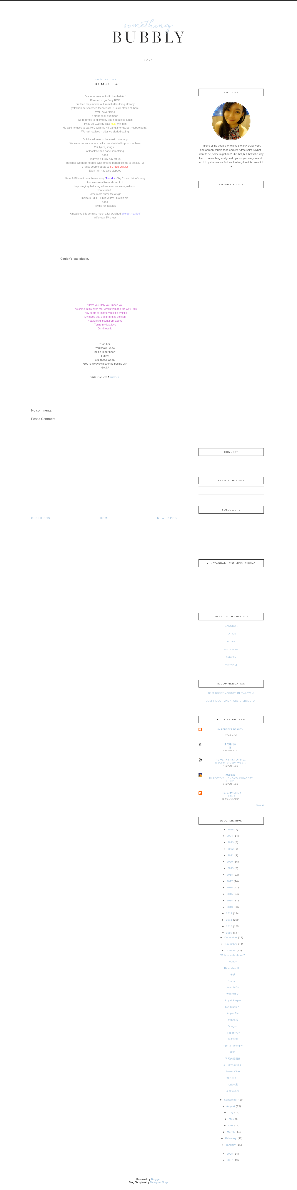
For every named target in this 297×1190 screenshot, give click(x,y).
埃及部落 (230, 775)
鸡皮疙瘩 (233, 1039)
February (231, 1138)
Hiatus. (230, 796)
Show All (260, 805)
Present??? (233, 1032)
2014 (230, 900)
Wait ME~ (233, 987)
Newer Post (168, 518)
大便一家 (233, 1084)
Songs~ (232, 1026)
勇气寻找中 (230, 744)
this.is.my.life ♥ (230, 793)
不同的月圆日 (233, 1058)
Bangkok (231, 626)
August (230, 1106)
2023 (231, 842)
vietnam (231, 665)
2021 (231, 855)
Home (148, 60)
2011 (229, 920)
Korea (231, 641)
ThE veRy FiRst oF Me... (230, 759)
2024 (230, 836)
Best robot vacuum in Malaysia (231, 693)
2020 (230, 861)
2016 (230, 887)
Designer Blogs (159, 1182)
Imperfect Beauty (230, 729)
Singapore (231, 649)
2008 (230, 1153)
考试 (232, 974)
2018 (230, 874)
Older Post (41, 518)
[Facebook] (231, 464)
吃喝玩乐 (233, 1019)
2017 (230, 881)
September (231, 1099)
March (231, 1132)
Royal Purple (233, 1000)
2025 (231, 829)
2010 (229, 926)
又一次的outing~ (233, 1065)
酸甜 (232, 1052)
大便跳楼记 (232, 994)
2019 (231, 868)
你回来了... (232, 1078)
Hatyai (231, 633)
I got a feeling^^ (233, 1045)
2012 (229, 913)
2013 (230, 907)
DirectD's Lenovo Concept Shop (231, 779)
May (231, 1119)
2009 (229, 933)
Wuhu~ (233, 961)
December (230, 937)
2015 (230, 894)
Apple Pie (233, 1013)
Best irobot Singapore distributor (231, 700)
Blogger (155, 1179)
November (231, 944)
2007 (230, 1160)
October (231, 950)
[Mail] (239, 464)
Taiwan (231, 657)
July (231, 1112)
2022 (231, 849)
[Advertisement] (231, 372)
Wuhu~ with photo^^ (232, 955)
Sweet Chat (233, 1071)
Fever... (233, 981)
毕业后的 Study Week (230, 763)
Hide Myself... (233, 968)
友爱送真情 (232, 1090)
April (231, 1125)
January (231, 1145)
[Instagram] (223, 464)
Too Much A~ (233, 1007)
